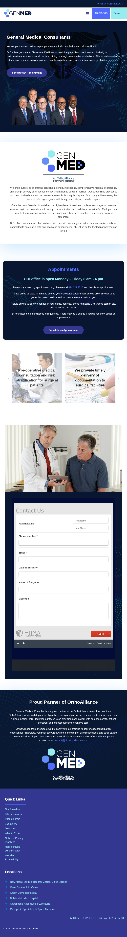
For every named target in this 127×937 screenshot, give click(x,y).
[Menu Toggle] (87, 13)
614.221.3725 (75, 287)
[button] (8, 379)
